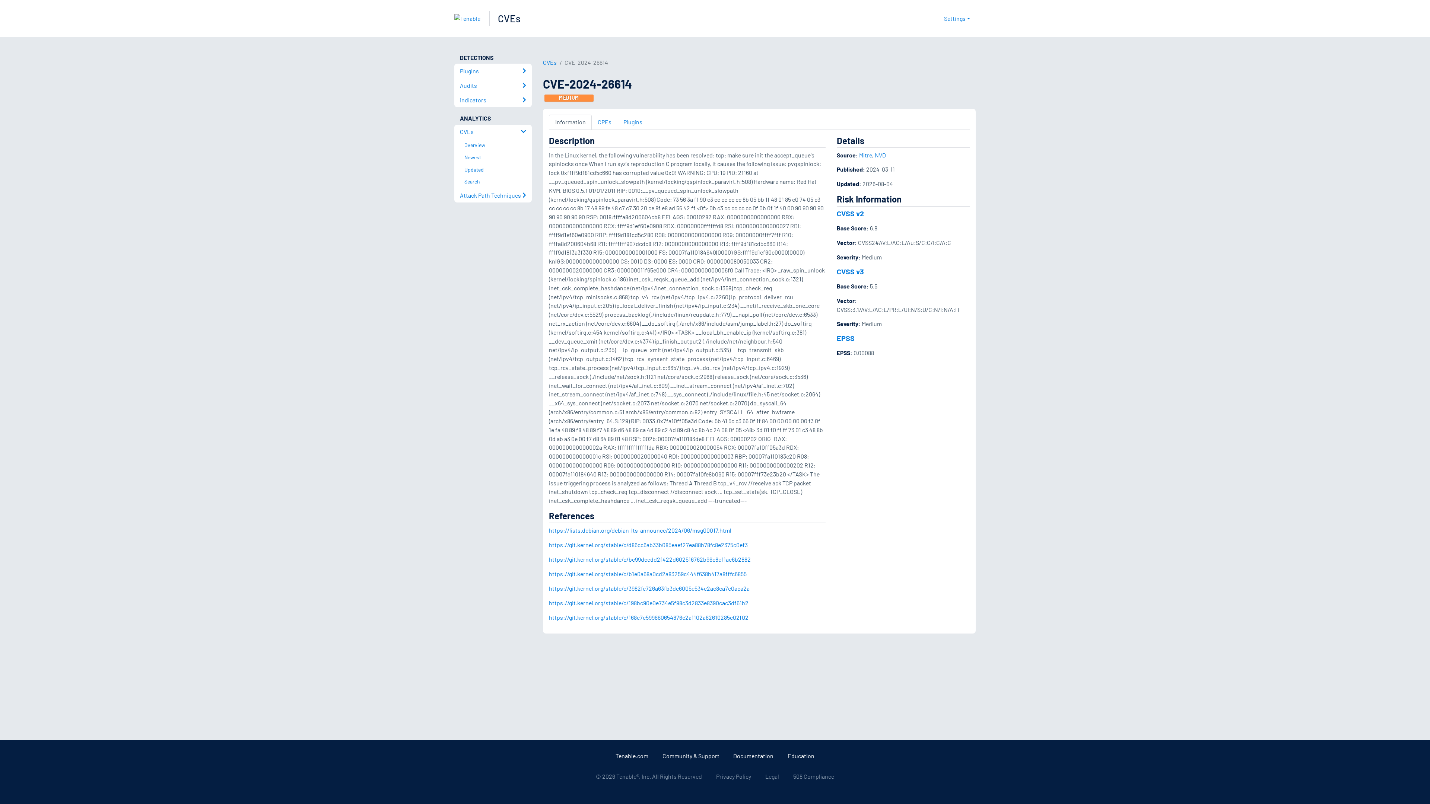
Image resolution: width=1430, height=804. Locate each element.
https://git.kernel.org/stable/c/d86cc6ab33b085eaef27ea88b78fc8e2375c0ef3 (648, 544)
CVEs (509, 18)
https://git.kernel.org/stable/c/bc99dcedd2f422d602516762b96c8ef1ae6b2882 (650, 559)
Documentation (753, 755)
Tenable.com (632, 755)
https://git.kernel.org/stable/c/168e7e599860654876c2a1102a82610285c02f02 (649, 617)
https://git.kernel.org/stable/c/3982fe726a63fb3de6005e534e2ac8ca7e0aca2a (649, 588)
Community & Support (690, 755)
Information (570, 121)
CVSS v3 (850, 271)
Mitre (865, 155)
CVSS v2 (850, 213)
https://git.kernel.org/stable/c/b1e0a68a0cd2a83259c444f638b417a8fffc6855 (648, 573)
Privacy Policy (733, 776)
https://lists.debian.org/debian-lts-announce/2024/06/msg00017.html (640, 530)
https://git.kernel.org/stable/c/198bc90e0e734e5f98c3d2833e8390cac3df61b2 (649, 602)
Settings (955, 18)
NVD (880, 155)
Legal (772, 776)
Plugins (632, 121)
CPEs (604, 121)
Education (801, 755)
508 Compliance (813, 776)
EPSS (846, 338)
